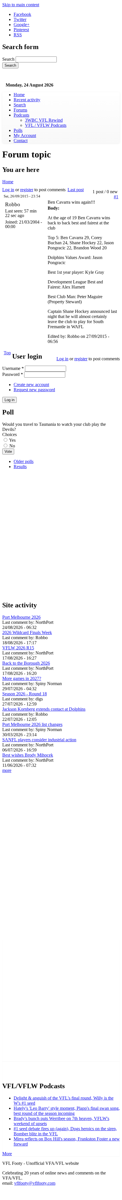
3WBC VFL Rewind (44, 120)
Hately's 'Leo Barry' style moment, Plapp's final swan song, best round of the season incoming (67, 1111)
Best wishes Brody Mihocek (27, 755)
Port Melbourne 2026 (21, 617)
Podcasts (21, 115)
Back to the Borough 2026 (26, 663)
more (6, 770)
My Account (25, 135)
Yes (12, 440)
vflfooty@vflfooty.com (34, 1183)
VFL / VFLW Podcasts (45, 125)
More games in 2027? (21, 678)
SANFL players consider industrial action (39, 739)
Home (19, 94)
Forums (20, 110)
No (12, 445)
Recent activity (27, 99)
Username (13, 368)
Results (20, 466)
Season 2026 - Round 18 (24, 693)
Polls (18, 130)
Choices (9, 434)
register (26, 189)
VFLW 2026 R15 (18, 647)
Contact (21, 140)
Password (12, 374)
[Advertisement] (61, 535)
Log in (8, 189)
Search (9, 59)
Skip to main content (20, 4)
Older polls (23, 461)
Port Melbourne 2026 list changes (32, 724)
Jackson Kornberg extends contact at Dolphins (43, 709)
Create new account (31, 384)
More (7, 1153)
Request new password (34, 389)
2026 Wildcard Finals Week (27, 632)
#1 (116, 196)
